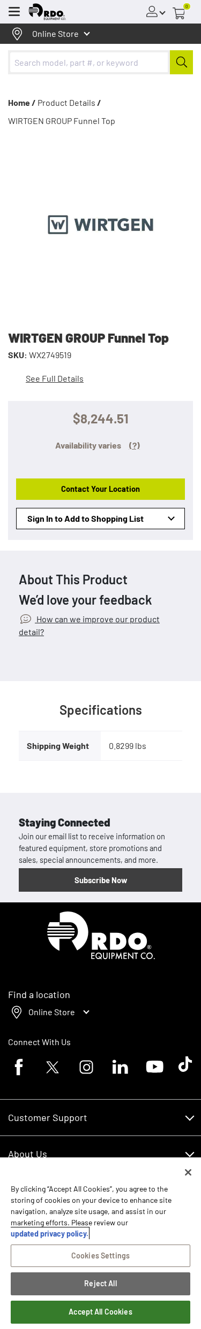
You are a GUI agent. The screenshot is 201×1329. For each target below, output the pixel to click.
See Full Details (55, 378)
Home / (22, 102)
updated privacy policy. (49, 1233)
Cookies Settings (100, 1255)
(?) (134, 445)
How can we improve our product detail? (89, 625)
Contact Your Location (100, 488)
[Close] (188, 1172)
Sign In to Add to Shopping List (85, 518)
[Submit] (181, 62)
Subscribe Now (101, 880)
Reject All (100, 1283)
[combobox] (100, 62)
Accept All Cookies (100, 1311)
